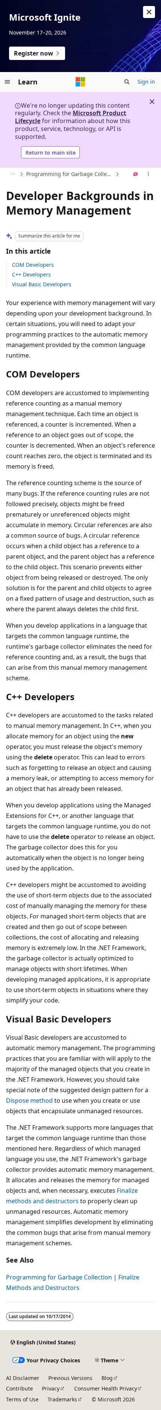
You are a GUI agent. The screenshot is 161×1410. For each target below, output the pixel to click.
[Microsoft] (80, 82)
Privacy (51, 1388)
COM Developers (33, 264)
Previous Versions (70, 1377)
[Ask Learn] (136, 174)
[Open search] (126, 82)
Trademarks (62, 1399)
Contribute (19, 1388)
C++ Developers (31, 274)
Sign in (146, 81)
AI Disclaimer (22, 1377)
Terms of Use (22, 1399)
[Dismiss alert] (149, 12)
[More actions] (148, 174)
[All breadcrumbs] (12, 174)
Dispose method (29, 1100)
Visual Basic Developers (41, 284)
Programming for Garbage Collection (70, 173)
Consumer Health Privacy (105, 1388)
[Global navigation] (7, 82)
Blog (107, 1377)
